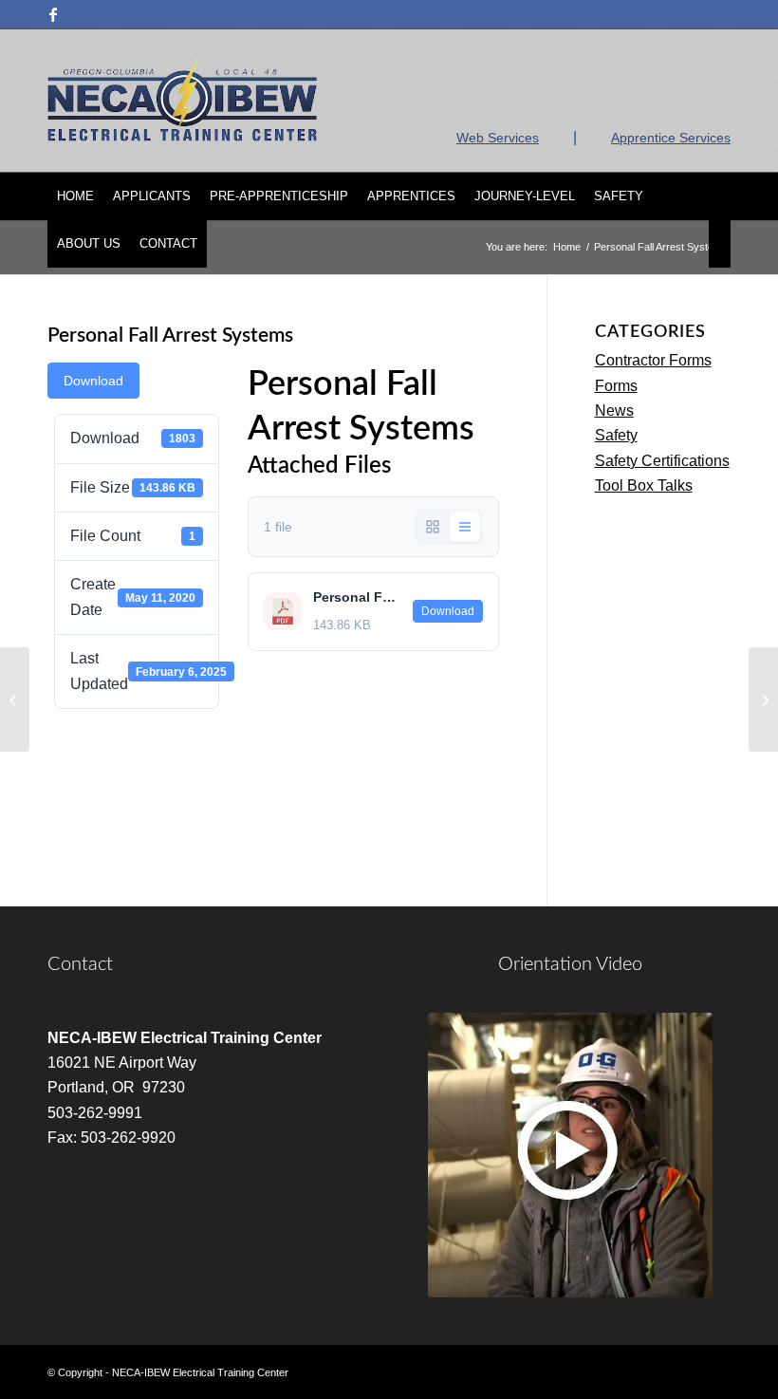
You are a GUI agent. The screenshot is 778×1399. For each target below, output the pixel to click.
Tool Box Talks (644, 485)
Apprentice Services (671, 137)
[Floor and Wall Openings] (14, 699)
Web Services (497, 137)
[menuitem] (75, 196)
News (614, 410)
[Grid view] (432, 527)
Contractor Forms (653, 360)
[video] (570, 1155)
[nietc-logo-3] (182, 100)
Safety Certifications (662, 461)
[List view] (465, 527)
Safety (616, 435)
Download (93, 380)
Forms (616, 386)
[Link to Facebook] (53, 14)
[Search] (720, 244)
